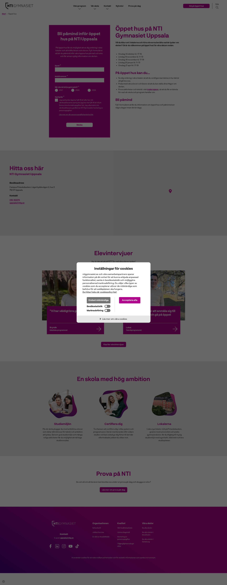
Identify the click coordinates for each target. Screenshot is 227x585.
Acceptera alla (129, 300)
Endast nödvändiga (99, 300)
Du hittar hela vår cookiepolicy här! (100, 292)
